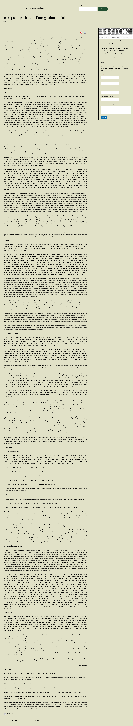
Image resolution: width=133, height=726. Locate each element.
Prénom (103, 80)
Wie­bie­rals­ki (11, 714)
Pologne (102, 62)
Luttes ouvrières (126, 61)
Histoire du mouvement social (114, 61)
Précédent (15, 720)
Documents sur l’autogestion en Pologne (114, 50)
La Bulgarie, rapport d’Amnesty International (115, 53)
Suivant (37, 720)
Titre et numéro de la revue (108, 96)
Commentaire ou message (108, 104)
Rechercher (82, 6)
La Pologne (106, 52)
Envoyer (104, 117)
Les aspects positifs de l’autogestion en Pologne (116, 48)
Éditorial (105, 46)
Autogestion (103, 61)
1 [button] (73, 379)
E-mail (103, 89)
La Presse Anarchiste (35, 8)
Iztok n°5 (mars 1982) (8, 21)
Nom (102, 85)
